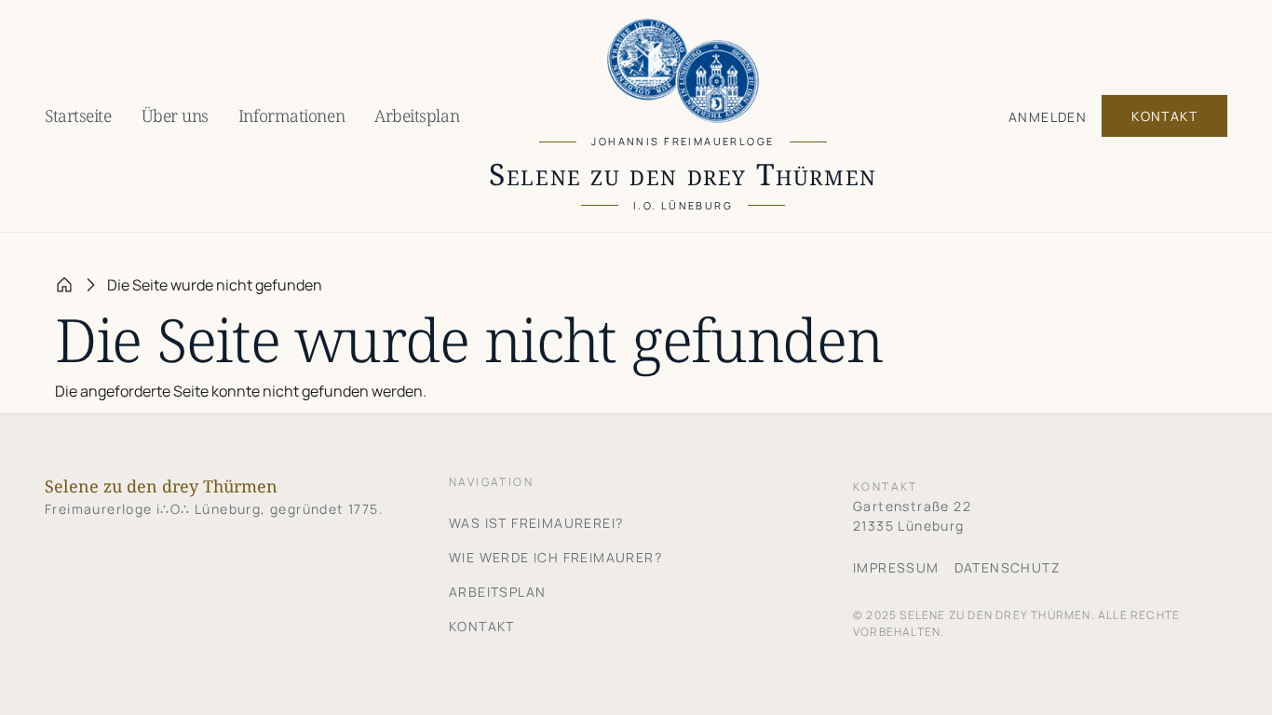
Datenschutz (1007, 567)
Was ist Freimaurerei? (536, 523)
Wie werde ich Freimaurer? (555, 557)
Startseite (78, 115)
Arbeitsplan (416, 115)
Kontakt (1164, 116)
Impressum (896, 567)
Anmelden (1047, 117)
